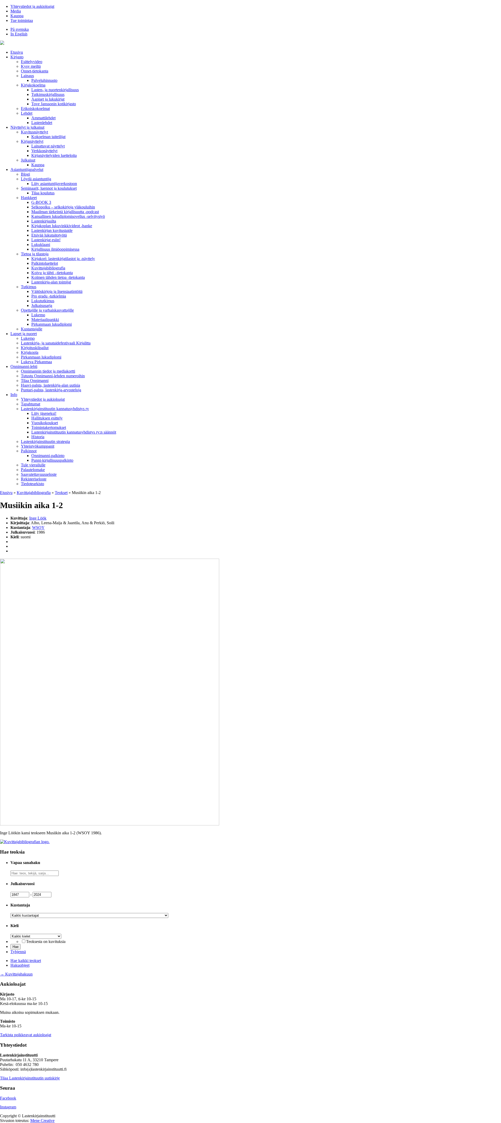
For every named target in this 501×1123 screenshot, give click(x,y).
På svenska (19, 29)
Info (13, 394)
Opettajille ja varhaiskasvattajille (47, 310)
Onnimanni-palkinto (47, 455)
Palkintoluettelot (44, 263)
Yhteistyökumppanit (37, 446)
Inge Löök (37, 518)
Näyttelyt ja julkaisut (27, 127)
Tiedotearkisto (32, 484)
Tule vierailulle (33, 465)
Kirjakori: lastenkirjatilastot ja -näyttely (63, 258)
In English (18, 34)
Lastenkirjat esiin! (46, 240)
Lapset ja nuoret (23, 333)
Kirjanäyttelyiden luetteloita (54, 155)
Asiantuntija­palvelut (26, 169)
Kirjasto (16, 57)
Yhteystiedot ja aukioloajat (32, 6)
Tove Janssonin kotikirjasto (53, 104)
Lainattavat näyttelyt (48, 146)
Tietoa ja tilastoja (35, 254)
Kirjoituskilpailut (35, 347)
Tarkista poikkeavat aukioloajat (25, 1035)
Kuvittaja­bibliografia (48, 268)
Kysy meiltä (31, 66)
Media (15, 11)
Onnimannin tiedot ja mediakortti (48, 371)
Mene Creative (42, 1120)
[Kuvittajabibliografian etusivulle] (25, 842)
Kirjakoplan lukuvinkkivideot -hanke (61, 226)
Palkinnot (29, 451)
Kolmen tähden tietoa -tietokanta (58, 277)
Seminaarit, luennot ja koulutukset (49, 188)
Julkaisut (28, 160)
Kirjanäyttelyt (32, 141)
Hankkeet (29, 197)
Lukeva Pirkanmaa (36, 362)
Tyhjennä (18, 951)
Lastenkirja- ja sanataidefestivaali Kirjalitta (56, 343)
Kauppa (16, 16)
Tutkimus (28, 287)
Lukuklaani (40, 244)
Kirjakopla (29, 352)
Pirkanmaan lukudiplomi (51, 324)
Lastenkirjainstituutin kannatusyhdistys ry (55, 408)
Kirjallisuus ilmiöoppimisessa (55, 249)
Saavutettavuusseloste (39, 474)
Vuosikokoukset (44, 423)
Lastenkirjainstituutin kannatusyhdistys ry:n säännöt (73, 432)
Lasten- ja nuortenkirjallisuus (55, 90)
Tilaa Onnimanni (35, 380)
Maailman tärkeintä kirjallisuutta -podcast (65, 211)
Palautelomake (33, 469)
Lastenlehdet (41, 122)
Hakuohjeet (19, 965)
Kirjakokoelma (33, 85)
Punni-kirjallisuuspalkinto (52, 460)
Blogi (25, 174)
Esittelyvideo (31, 61)
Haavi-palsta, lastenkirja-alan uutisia (50, 385)
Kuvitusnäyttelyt (34, 132)
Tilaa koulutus (43, 193)
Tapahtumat (30, 404)
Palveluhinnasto (44, 80)
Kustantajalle (31, 329)
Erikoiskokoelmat (35, 108)
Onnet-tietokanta (34, 71)
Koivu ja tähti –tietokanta (52, 272)
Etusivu (16, 52)
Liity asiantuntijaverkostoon (54, 183)
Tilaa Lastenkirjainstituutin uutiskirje (30, 1078)
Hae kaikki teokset (25, 960)
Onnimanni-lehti (23, 366)
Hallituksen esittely (47, 418)
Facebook (8, 1098)
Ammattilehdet (43, 118)
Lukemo (38, 315)
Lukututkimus (42, 301)
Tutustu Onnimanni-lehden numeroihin (53, 376)
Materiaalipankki (45, 319)
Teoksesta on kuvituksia (45, 941)
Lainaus (27, 75)
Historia (37, 437)
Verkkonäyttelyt (44, 151)
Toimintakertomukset (48, 427)
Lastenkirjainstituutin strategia (45, 441)
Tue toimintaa (21, 20)
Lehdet (26, 113)
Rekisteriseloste (33, 479)
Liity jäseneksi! (43, 413)
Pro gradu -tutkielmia (48, 296)
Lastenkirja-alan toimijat (51, 282)
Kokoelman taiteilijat (48, 136)
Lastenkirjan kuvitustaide (52, 230)
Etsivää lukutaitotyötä (49, 235)
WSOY (38, 527)
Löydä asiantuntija (36, 179)
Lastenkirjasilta (43, 221)
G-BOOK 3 (41, 202)
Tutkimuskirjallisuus (47, 94)
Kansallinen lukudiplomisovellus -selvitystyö (68, 216)
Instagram (8, 1107)
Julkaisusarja (41, 305)
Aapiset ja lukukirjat (47, 99)
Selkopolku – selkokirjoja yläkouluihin (63, 207)
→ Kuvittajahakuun (16, 974)
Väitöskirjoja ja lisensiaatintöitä (56, 291)
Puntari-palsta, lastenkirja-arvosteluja (51, 390)
